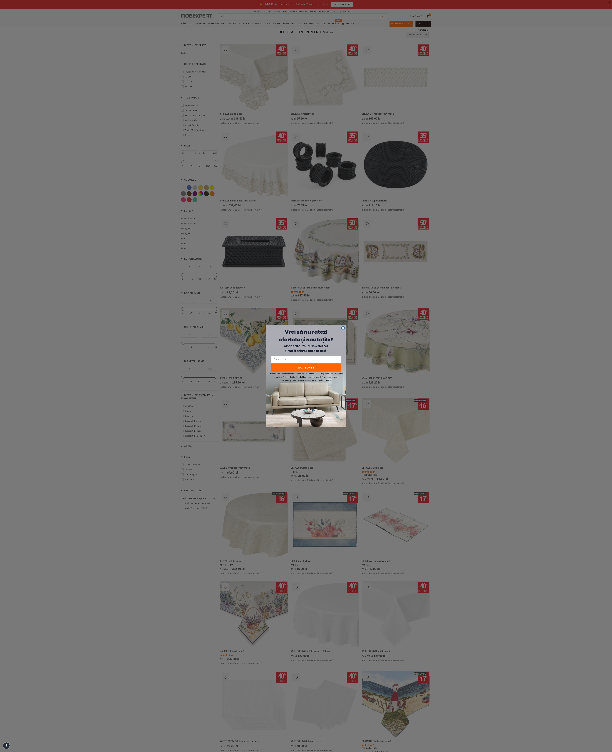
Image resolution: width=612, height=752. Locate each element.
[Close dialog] (343, 327)
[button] (6, 745)
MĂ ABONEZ (306, 367)
